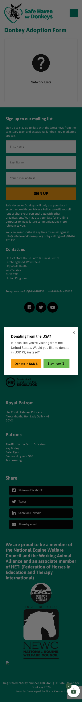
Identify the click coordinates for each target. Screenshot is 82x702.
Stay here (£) (57, 363)
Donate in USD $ (26, 363)
